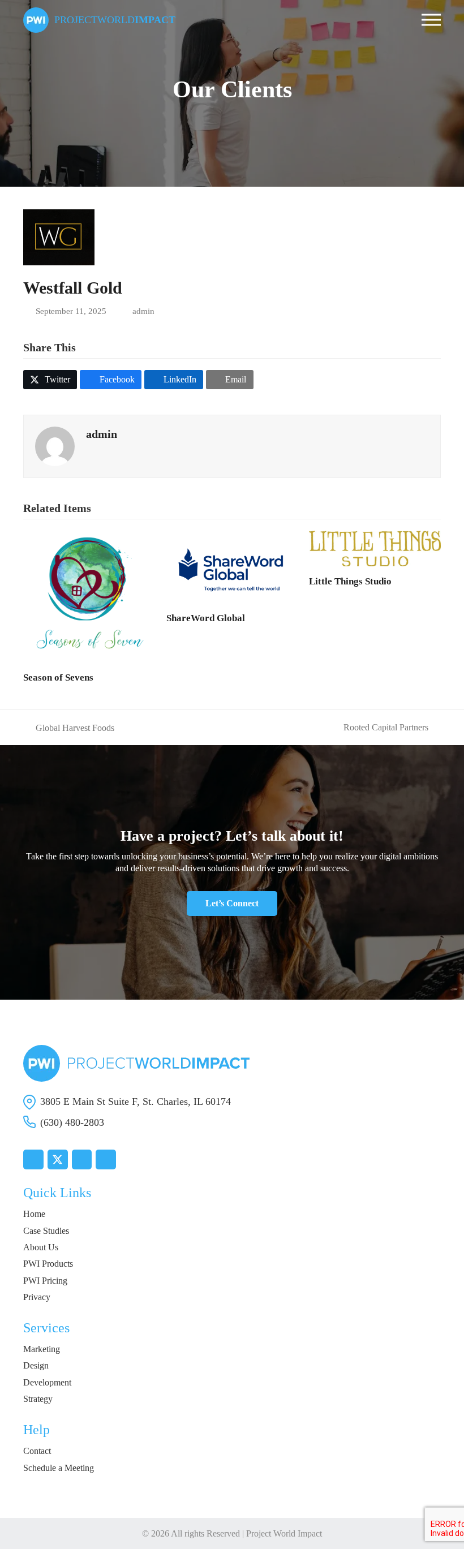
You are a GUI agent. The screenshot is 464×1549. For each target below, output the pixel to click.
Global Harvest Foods (68, 728)
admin (143, 311)
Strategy (38, 1399)
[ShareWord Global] (232, 566)
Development (47, 1382)
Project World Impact (284, 1533)
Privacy (36, 1297)
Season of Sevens (58, 677)
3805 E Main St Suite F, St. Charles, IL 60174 (135, 1101)
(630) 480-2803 (72, 1122)
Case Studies (46, 1231)
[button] (431, 20)
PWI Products (48, 1263)
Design (36, 1365)
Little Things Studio (350, 581)
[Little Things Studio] (375, 547)
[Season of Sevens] (89, 595)
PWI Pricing (45, 1280)
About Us (40, 1247)
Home (34, 1214)
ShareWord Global (205, 618)
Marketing (41, 1349)
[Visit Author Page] (55, 445)
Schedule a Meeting (58, 1468)
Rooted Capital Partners (385, 727)
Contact (37, 1451)
